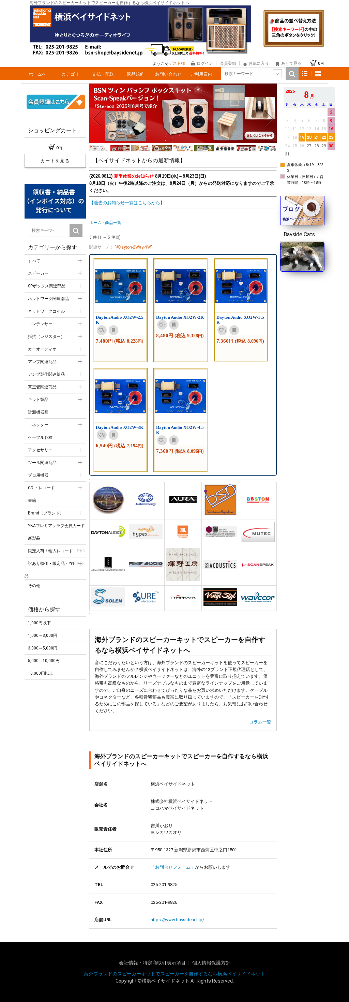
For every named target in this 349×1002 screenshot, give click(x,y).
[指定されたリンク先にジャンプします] (183, 141)
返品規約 (136, 74)
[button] (96, 118)
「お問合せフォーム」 (173, 867)
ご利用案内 (201, 74)
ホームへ (37, 74)
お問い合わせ (168, 74)
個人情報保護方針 (211, 963)
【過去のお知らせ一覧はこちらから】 (127, 202)
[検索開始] (292, 73)
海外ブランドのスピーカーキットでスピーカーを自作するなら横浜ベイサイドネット (174, 973)
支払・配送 (103, 74)
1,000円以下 (39, 622)
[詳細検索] (277, 73)
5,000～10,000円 (44, 660)
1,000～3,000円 (42, 635)
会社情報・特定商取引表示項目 (153, 963)
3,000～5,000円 (42, 648)
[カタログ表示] (318, 74)
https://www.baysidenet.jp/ (177, 919)
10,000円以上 (40, 673)
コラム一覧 (260, 721)
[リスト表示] (305, 74)
